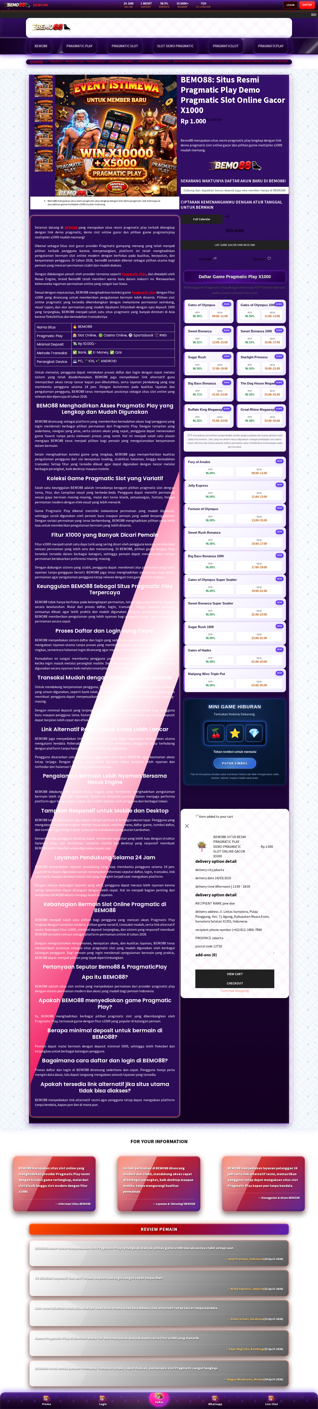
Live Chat (271, 1404)
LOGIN (290, 4)
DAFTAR (307, 4)
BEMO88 (36, 62)
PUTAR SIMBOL (235, 763)
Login (103, 1404)
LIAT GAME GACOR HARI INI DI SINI (235, 245)
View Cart (235, 974)
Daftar (159, 1402)
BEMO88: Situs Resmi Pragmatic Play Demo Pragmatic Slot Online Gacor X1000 (119, 14)
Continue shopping (235, 990)
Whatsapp (215, 1404)
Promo (46, 1404)
